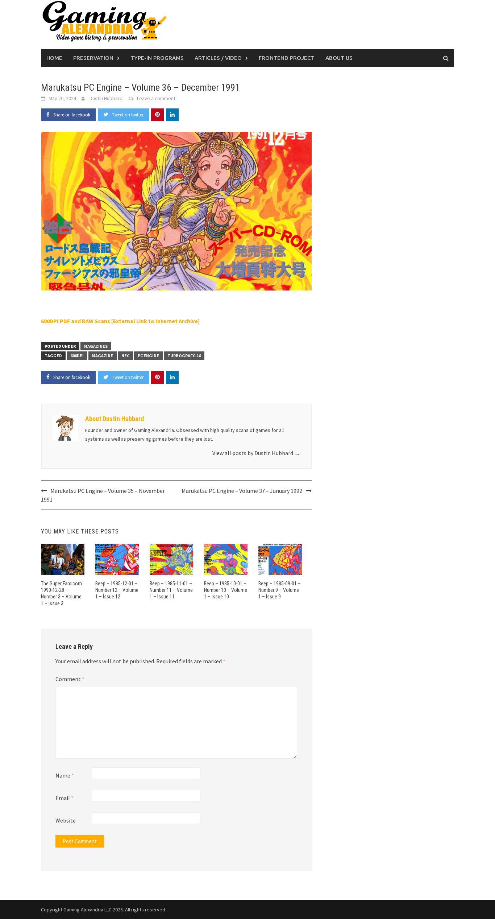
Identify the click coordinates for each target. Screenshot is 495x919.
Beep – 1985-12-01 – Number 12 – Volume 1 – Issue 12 (116, 590)
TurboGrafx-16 (184, 355)
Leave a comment (156, 98)
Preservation (93, 58)
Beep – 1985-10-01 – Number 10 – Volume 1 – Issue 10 (225, 590)
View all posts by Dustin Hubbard (256, 453)
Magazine (102, 355)
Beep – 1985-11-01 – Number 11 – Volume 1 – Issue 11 (171, 590)
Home (54, 58)
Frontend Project (287, 58)
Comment (69, 679)
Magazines (96, 346)
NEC (125, 355)
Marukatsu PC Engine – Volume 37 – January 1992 (242, 490)
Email (64, 797)
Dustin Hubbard (106, 98)
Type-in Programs (157, 58)
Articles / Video (218, 58)
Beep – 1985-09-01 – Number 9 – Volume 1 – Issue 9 (279, 590)
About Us (339, 58)
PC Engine (148, 355)
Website (65, 820)
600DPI (77, 355)
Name (64, 775)
